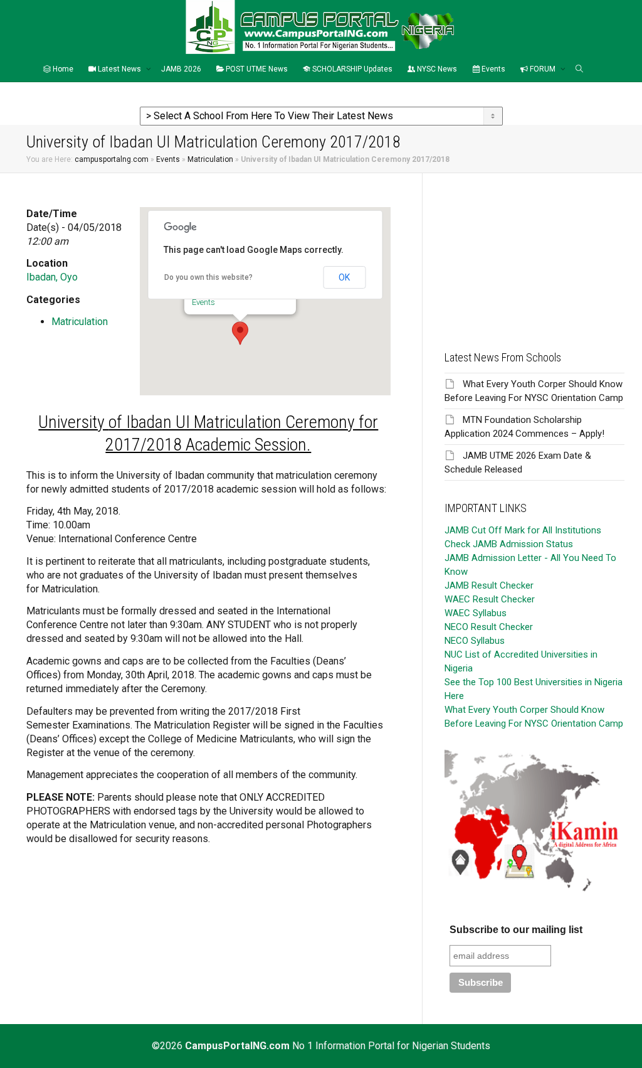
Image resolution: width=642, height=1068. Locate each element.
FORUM (542, 69)
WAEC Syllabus (476, 613)
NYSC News (436, 69)
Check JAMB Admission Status (509, 544)
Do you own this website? (208, 277)
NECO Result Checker (489, 627)
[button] (240, 333)
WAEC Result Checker (490, 599)
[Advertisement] (534, 251)
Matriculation (210, 159)
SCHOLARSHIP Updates (351, 69)
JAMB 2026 (181, 69)
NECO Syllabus (475, 640)
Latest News (119, 69)
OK (344, 277)
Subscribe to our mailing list (516, 929)
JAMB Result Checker (489, 585)
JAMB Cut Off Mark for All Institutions (523, 530)
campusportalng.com (112, 159)
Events (492, 69)
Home (62, 69)
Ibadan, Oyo (52, 277)
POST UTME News (256, 69)
